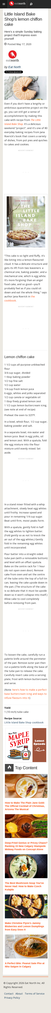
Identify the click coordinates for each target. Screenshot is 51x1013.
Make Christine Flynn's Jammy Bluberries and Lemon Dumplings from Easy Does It (24, 926)
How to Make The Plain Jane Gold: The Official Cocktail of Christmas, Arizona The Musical (25, 806)
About (19, 993)
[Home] (17, 3)
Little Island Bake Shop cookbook (24, 722)
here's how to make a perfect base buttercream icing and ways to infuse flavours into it (25, 693)
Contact (8, 993)
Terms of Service (34, 993)
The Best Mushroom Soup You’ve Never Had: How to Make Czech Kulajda (24, 886)
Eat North (14, 67)
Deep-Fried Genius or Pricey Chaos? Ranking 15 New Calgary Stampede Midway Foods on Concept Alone (26, 846)
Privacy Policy (12, 997)
